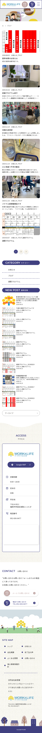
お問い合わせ (30, 658)
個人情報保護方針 (13, 665)
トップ (9, 646)
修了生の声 (29, 652)
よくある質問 (12, 658)
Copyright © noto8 (21, 729)
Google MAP (21, 464)
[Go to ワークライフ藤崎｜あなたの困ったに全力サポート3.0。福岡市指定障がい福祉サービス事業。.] (3, 25)
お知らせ (11, 269)
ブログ (10, 275)
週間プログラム (14, 281)
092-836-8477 (15, 518)
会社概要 (10, 652)
